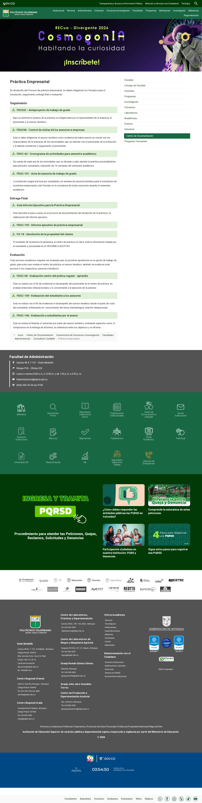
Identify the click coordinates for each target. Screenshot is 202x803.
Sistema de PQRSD (112, 673)
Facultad (128, 80)
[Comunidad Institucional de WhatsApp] (160, 798)
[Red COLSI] (165, 589)
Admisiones (164, 10)
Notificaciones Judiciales (115, 666)
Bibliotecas (194, 10)
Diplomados (110, 645)
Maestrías (109, 634)
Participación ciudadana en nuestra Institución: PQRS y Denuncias (119, 553)
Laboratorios (131, 112)
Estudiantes (71, 798)
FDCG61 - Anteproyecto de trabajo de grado (43, 110)
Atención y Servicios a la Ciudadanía (162, 3)
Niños (139, 798)
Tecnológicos (110, 624)
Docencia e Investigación (118, 10)
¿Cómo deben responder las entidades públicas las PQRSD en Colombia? (123, 513)
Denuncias (109, 669)
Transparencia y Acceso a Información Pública (120, 3)
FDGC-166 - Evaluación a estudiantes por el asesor (47, 315)
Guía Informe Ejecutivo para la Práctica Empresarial (48, 205)
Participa (186, 3)
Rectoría (71, 10)
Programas (151, 10)
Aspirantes (85, 798)
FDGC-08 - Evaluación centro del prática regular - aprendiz (52, 275)
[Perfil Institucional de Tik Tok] (188, 798)
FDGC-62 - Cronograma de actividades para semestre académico (56, 153)
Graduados (112, 798)
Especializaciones (112, 631)
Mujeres (149, 798)
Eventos (128, 123)
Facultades (138, 10)
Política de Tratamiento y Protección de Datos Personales (90, 726)
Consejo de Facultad (134, 85)
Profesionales (110, 627)
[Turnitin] (148, 589)
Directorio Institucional (114, 662)
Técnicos (108, 620)
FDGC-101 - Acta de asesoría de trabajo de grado (46, 173)
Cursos (108, 642)
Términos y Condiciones (51, 726)
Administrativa (85, 10)
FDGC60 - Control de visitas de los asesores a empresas (50, 129)
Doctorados (109, 638)
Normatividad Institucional (115, 676)
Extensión (99, 10)
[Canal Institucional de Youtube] (195, 798)
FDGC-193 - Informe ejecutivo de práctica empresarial (49, 225)
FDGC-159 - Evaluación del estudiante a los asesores (48, 295)
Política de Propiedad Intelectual (133, 726)
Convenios (129, 107)
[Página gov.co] (9, 3)
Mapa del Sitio (155, 726)
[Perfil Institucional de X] (181, 798)
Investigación (179, 10)
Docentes (99, 798)
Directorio (129, 129)
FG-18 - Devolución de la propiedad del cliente (44, 234)
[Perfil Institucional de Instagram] (174, 798)
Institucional (58, 10)
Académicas (130, 118)
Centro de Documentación (139, 135)
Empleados (127, 798)
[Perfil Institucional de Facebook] (167, 798)
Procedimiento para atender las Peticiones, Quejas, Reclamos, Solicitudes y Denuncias (55, 536)
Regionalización (191, 15)
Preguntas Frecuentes (135, 141)
